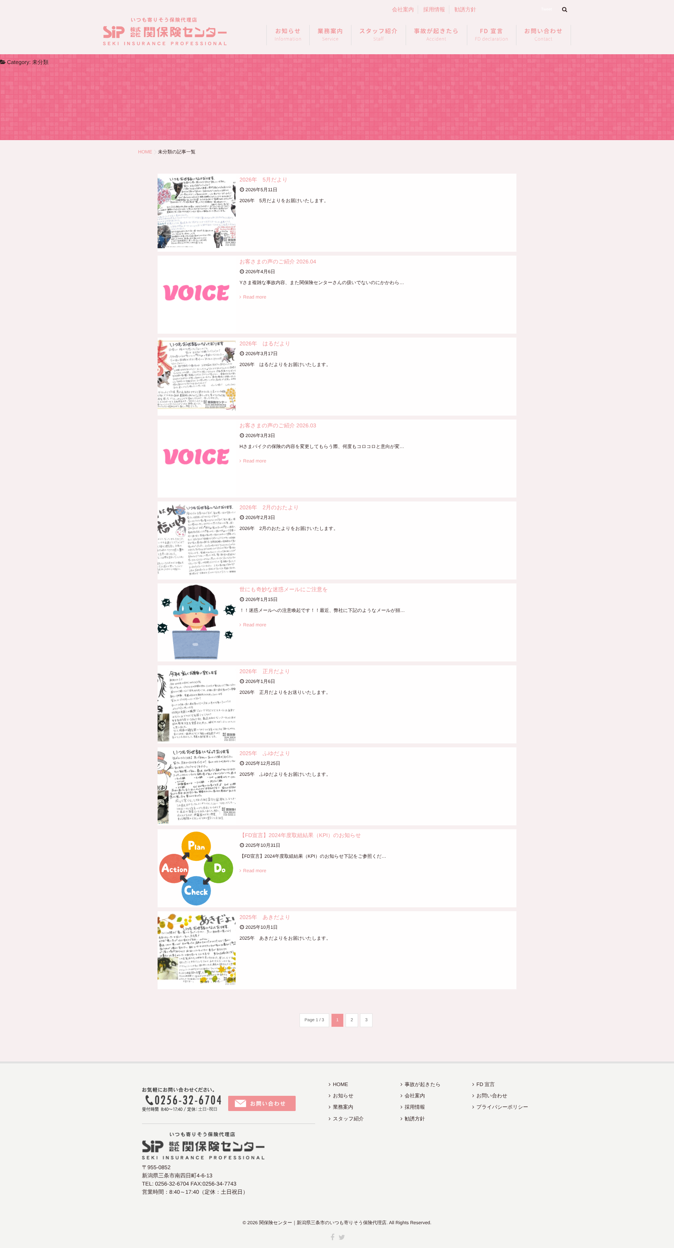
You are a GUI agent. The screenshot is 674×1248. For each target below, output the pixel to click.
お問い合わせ (543, 34)
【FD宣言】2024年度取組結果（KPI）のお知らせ (300, 835)
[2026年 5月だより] (197, 213)
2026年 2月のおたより (269, 507)
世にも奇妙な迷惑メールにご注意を (283, 589)
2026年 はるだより (265, 343)
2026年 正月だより (264, 671)
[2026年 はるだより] (197, 377)
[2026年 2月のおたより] (197, 540)
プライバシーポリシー (502, 1107)
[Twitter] (342, 1238)
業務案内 (330, 34)
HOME (340, 1084)
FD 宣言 (491, 34)
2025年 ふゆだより (265, 753)
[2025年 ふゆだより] (197, 786)
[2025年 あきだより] (197, 950)
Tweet (546, 9)
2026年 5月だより (263, 179)
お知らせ (288, 34)
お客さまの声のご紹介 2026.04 (277, 261)
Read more (254, 297)
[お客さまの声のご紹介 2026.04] (197, 295)
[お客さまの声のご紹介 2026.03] (197, 459)
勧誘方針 (465, 9)
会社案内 (403, 9)
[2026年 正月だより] (197, 704)
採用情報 (434, 9)
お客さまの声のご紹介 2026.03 (277, 425)
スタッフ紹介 (378, 34)
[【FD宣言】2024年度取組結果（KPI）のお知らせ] (197, 868)
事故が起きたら (436, 34)
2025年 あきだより (265, 917)
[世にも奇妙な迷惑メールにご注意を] (197, 622)
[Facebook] (332, 1238)
